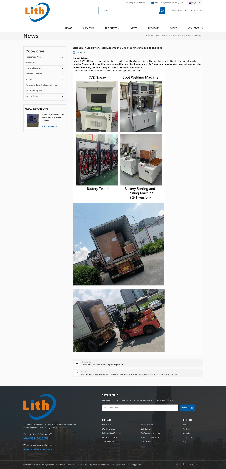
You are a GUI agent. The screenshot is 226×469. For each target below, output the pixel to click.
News (134, 28)
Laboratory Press (34, 57)
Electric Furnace (196, 10)
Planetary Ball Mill (109, 437)
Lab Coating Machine (177, 10)
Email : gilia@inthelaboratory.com (169, 3)
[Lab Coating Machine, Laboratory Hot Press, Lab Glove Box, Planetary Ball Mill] (37, 12)
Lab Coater (146, 429)
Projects (153, 28)
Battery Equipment (34, 91)
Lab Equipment (33, 96)
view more (48, 126)
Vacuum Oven (147, 425)
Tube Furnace (108, 441)
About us (88, 28)
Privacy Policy (196, 464)
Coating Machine (34, 74)
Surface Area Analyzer (150, 433)
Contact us (195, 28)
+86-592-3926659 (36, 438)
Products (111, 28)
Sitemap (179, 464)
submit (185, 408)
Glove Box (30, 63)
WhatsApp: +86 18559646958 (137, 3)
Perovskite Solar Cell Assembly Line (42, 85)
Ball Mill (29, 79)
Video (173, 28)
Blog (184, 441)
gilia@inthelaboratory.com (37, 449)
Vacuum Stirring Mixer (150, 437)
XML (186, 464)
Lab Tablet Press (148, 441)
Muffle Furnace (108, 429)
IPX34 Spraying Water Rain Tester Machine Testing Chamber (53, 118)
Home (68, 28)
